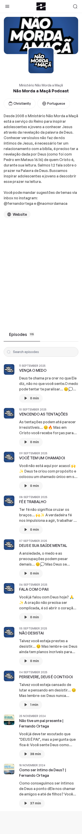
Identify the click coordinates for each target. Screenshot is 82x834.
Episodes (21, 334)
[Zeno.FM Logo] (41, 6)
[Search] (75, 6)
